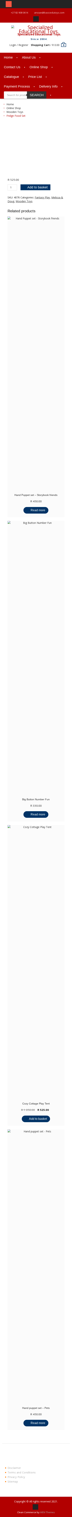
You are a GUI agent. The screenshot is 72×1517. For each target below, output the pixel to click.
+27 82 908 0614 (19, 12)
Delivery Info (48, 86)
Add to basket (37, 187)
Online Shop (39, 67)
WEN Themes (47, 1512)
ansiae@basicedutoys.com (49, 12)
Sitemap (13, 1481)
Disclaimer (14, 1468)
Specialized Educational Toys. (39, 34)
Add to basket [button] (38, 1118)
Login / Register (18, 45)
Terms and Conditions (22, 1472)
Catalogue (11, 77)
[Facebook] (36, 19)
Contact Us (12, 67)
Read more (38, 510)
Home (8, 57)
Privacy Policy (16, 1477)
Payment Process (17, 86)
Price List (35, 77)
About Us (29, 57)
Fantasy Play (42, 197)
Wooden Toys (14, 112)
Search (37, 95)
